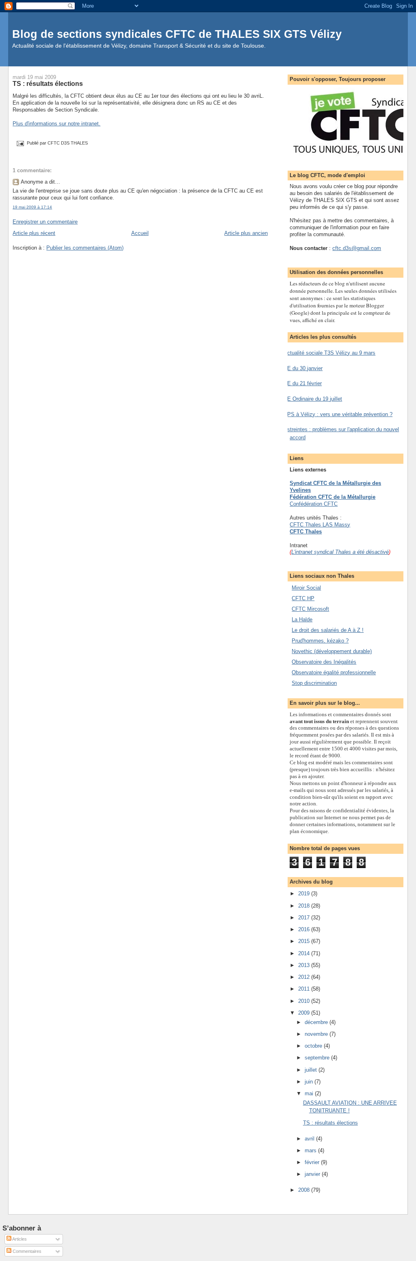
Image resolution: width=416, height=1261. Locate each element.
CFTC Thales (306, 532)
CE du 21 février (303, 383)
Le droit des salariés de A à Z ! (328, 630)
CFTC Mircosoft (310, 609)
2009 (304, 1013)
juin (309, 1082)
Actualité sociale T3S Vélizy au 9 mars (329, 353)
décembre (317, 1022)
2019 (304, 893)
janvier (313, 1174)
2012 (304, 977)
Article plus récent (34, 233)
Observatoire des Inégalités (324, 662)
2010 (304, 1001)
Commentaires (26, 1251)
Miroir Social (306, 588)
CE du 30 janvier (303, 368)
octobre (314, 1046)
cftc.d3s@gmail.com (356, 248)
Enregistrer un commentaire (45, 222)
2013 (304, 965)
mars (311, 1150)
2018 (304, 906)
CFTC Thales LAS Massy (320, 525)
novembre (317, 1034)
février (313, 1162)
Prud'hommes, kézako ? (320, 641)
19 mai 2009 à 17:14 (32, 207)
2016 (304, 929)
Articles (19, 1239)
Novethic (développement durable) (332, 651)
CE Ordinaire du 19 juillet (313, 399)
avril (310, 1139)
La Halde (302, 619)
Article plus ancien (246, 233)
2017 (304, 917)
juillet (311, 1070)
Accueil (140, 233)
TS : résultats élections (48, 83)
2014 (304, 953)
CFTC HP (303, 598)
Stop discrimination (314, 683)
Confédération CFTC (314, 504)
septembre (318, 1058)
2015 (304, 941)
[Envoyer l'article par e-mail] (20, 143)
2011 (304, 989)
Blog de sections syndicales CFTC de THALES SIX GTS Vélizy (177, 34)
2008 (304, 1190)
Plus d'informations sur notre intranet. (56, 124)
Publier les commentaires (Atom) (85, 248)
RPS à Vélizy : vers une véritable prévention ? (338, 414)
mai (310, 1093)
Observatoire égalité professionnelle (334, 672)
